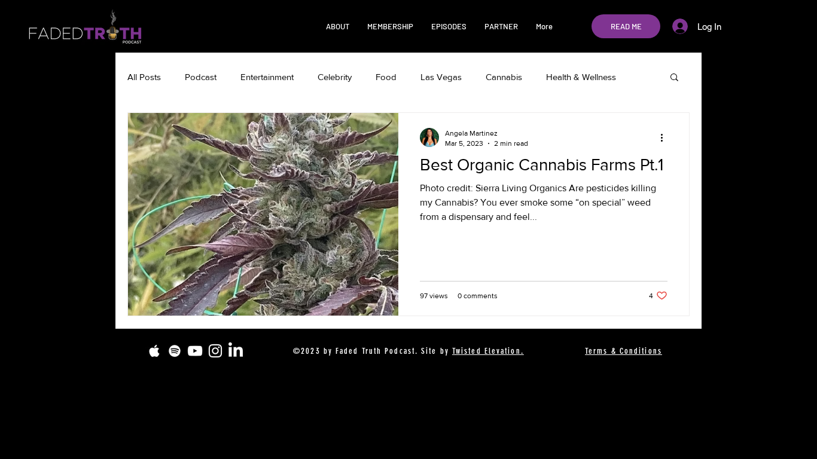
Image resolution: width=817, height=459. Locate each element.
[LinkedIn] (236, 351)
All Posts (144, 77)
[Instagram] (215, 351)
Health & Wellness (581, 77)
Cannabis (504, 77)
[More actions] (666, 137)
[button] (337, 26)
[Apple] (154, 351)
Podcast (201, 77)
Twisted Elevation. (488, 351)
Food (386, 77)
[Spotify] (175, 351)
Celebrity (335, 77)
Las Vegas (441, 77)
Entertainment (267, 77)
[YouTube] (195, 351)
